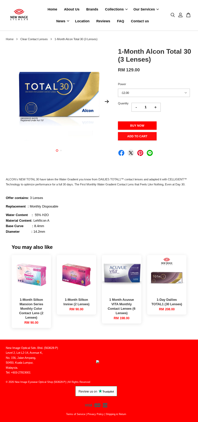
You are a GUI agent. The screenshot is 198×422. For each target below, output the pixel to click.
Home (52, 9)
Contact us (140, 21)
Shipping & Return (116, 414)
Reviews (103, 21)
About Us (71, 9)
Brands (92, 9)
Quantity (123, 103)
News (60, 21)
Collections (114, 9)
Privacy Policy (95, 414)
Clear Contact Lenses (34, 39)
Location (82, 21)
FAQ (120, 21)
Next (107, 101)
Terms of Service (75, 414)
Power (122, 84)
